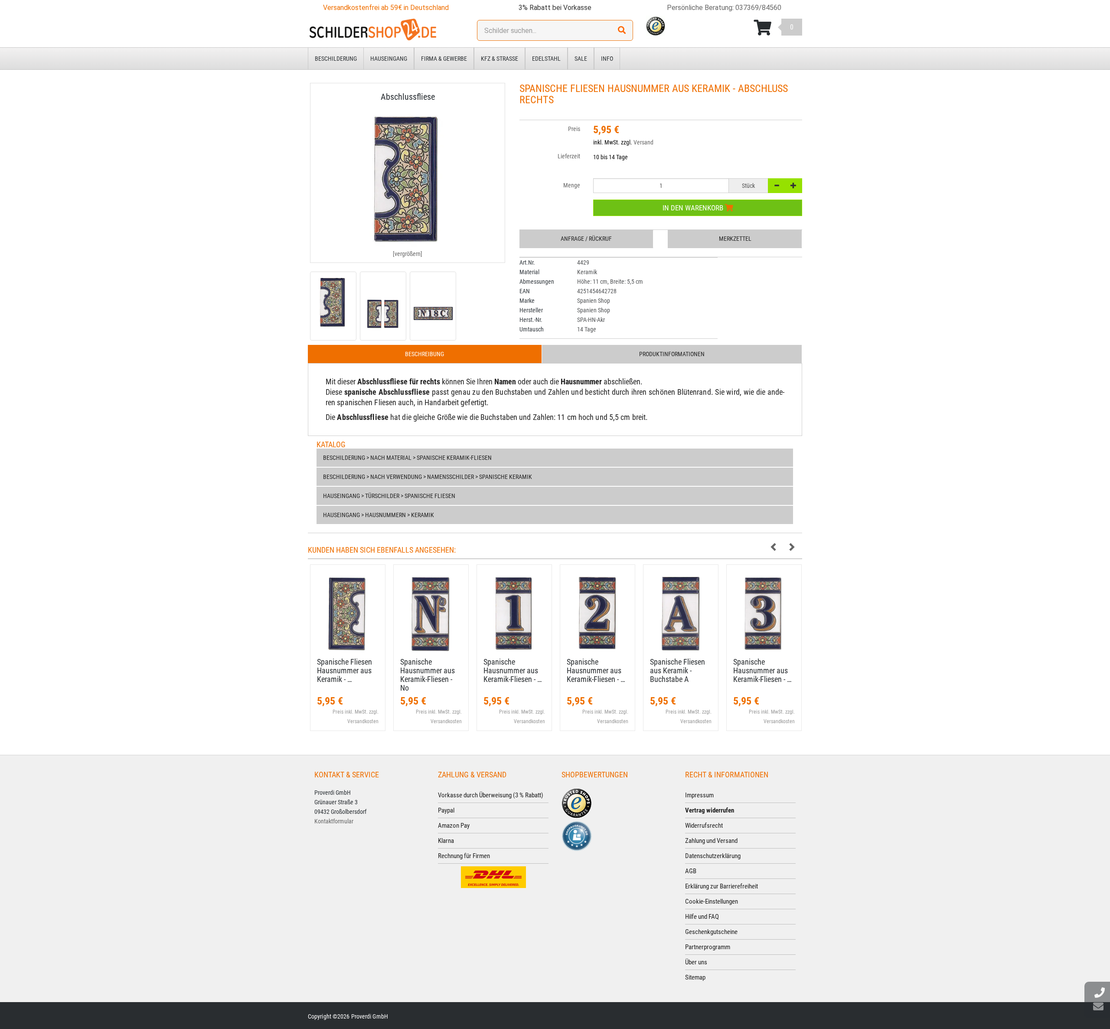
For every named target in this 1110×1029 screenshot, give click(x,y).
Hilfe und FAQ (702, 917)
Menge (571, 185)
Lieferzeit (569, 156)
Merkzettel (735, 238)
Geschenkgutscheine (711, 932)
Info (607, 58)
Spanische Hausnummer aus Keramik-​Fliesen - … (512, 670)
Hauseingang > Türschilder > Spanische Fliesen (389, 495)
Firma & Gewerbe (444, 58)
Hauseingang (388, 58)
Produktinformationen (672, 354)
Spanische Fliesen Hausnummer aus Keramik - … (344, 670)
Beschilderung (336, 58)
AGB (690, 871)
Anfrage (586, 238)
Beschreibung (424, 354)
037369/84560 (758, 7)
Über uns (696, 962)
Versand (643, 142)
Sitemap (695, 977)
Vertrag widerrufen (709, 810)
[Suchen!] (622, 30)
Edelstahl (546, 58)
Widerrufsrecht (704, 825)
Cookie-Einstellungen (711, 901)
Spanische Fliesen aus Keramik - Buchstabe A (677, 670)
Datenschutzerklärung (713, 856)
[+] (793, 185)
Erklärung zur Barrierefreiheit (721, 886)
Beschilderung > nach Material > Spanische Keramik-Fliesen (407, 457)
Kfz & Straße (499, 58)
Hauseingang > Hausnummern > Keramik (378, 514)
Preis (574, 128)
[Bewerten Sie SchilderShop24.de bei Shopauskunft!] (577, 835)
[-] (776, 185)
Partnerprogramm (707, 947)
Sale (581, 58)
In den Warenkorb (694, 207)
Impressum (699, 795)
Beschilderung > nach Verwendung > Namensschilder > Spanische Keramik (427, 476)
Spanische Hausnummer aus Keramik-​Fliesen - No (427, 674)
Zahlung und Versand (711, 841)
